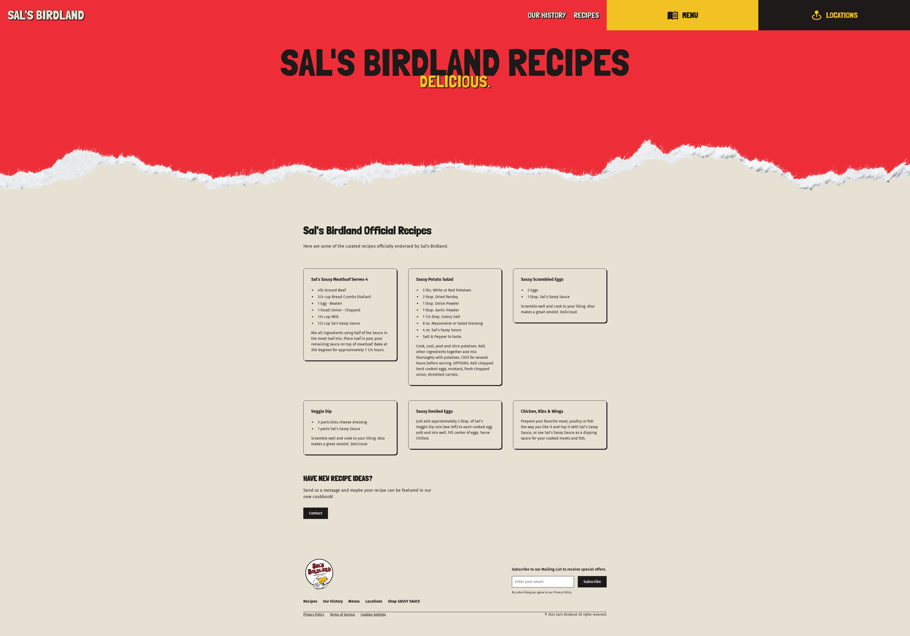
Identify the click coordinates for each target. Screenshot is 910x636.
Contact (315, 513)
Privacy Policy (313, 615)
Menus (354, 601)
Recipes (310, 601)
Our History (333, 601)
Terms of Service (342, 615)
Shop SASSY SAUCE (404, 601)
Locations (373, 601)
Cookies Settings (373, 615)
